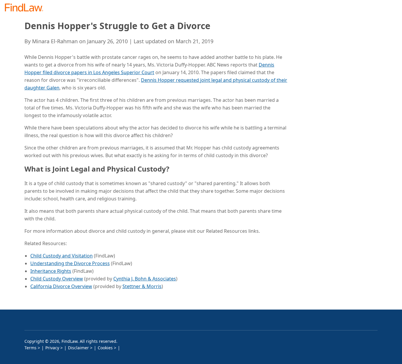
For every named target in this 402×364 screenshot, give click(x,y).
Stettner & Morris (142, 286)
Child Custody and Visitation (61, 255)
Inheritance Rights (50, 271)
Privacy (52, 347)
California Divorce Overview (61, 286)
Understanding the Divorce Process (70, 263)
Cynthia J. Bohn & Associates (144, 278)
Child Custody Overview (56, 278)
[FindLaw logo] (26, 8)
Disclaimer (78, 347)
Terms (30, 347)
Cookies (105, 347)
